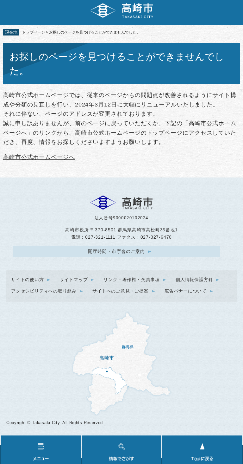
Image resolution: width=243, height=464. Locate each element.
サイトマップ (74, 279)
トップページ (33, 32)
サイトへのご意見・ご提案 (120, 290)
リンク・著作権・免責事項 (131, 279)
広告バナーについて (186, 290)
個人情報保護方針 (194, 279)
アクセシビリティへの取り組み (44, 290)
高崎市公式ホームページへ (39, 157)
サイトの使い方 (27, 279)
